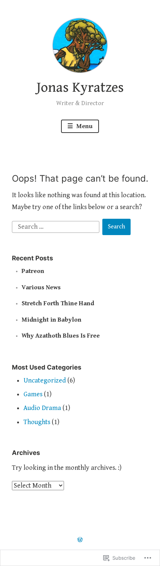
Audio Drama (42, 408)
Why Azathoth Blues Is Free (61, 335)
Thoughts (36, 422)
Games (32, 394)
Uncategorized (44, 380)
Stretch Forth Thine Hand (58, 303)
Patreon (33, 271)
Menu (84, 126)
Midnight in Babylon (51, 319)
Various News (41, 287)
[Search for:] (56, 226)
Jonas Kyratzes (80, 87)
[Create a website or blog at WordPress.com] (80, 540)
